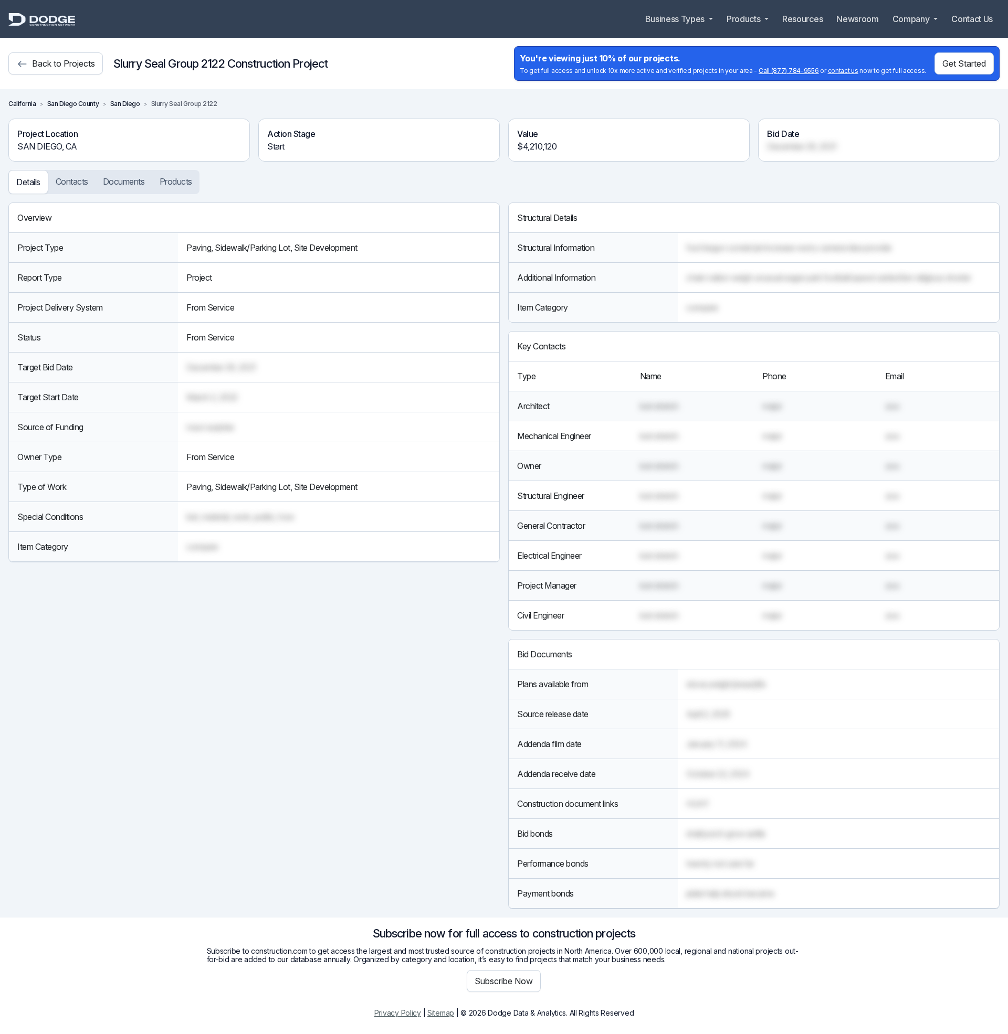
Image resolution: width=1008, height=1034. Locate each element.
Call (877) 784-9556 (789, 70)
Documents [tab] (124, 181)
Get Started (964, 63)
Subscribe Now (504, 981)
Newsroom (857, 19)
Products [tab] (176, 181)
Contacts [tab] (72, 181)
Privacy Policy (397, 1012)
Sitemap (440, 1012)
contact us (843, 70)
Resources (802, 19)
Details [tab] (28, 182)
